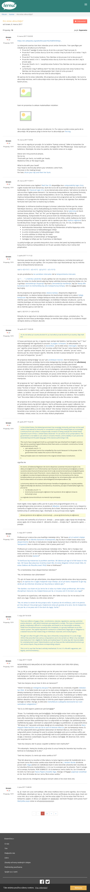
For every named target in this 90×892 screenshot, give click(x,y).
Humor (11, 14)
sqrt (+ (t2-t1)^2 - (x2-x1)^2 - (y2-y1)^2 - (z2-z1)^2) (36, 269)
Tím (6, 848)
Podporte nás (10, 853)
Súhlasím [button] (78, 888)
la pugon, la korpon (58, 343)
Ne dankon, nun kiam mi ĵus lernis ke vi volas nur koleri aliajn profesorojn (47, 588)
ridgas (29, 765)
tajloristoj (72, 211)
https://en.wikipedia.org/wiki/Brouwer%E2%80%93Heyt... (39, 41)
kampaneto (22, 544)
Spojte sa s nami (11, 872)
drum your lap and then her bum (37, 172)
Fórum (4, 14)
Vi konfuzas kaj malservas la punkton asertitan (36, 560)
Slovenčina (8, 839)
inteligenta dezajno (40, 688)
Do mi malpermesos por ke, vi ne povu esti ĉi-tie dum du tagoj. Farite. (52, 606)
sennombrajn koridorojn (61, 283)
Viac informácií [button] (41, 888)
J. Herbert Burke (69, 762)
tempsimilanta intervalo (65, 274)
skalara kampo (52, 293)
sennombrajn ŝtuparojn (34, 283)
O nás (7, 844)
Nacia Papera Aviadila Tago (45, 772)
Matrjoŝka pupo (23, 801)
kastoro (36, 556)
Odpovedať (81, 21)
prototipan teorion (56, 360)
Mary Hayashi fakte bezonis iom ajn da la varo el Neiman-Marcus (51, 726)
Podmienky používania (13, 867)
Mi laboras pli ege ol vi (64, 560)
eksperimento (22, 542)
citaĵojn (82, 537)
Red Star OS (46, 185)
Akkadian (56, 506)
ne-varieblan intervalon (42, 274)
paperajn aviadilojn (79, 772)
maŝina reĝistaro (74, 220)
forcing (68, 131)
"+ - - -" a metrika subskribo (30, 279)
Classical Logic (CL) (36, 190)
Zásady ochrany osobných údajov (18, 862)
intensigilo (72, 346)
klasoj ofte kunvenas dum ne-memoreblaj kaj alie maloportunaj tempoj (51, 284)
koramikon (50, 346)
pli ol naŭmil (74, 537)
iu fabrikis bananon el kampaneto (42, 539)
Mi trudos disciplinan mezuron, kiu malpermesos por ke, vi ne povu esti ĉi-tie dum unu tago (51, 589)
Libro (7, 858)
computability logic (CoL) (73, 185)
